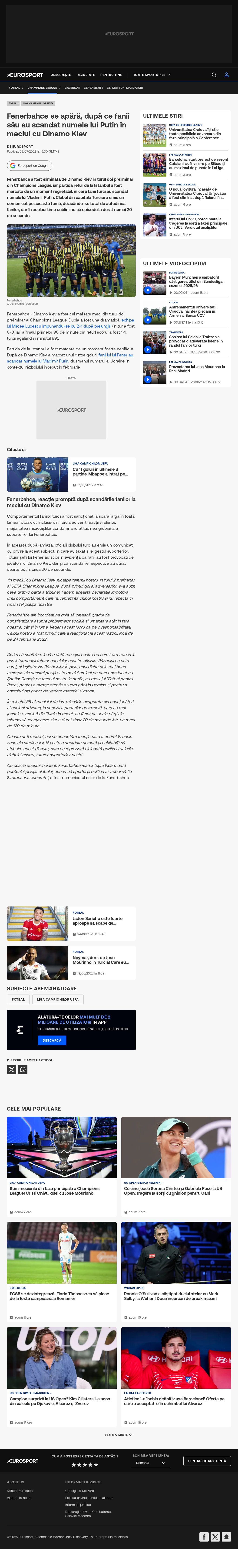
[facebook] (204, 1537)
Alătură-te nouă (18, 1498)
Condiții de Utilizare (79, 1491)
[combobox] (151, 1463)
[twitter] (215, 1537)
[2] (79, 1464)
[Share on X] (11, 1069)
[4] (90, 1464)
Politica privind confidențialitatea (89, 1498)
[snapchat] (226, 1537)
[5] (96, 1464)
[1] (73, 1464)
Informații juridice (78, 1505)
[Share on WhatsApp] (22, 1069)
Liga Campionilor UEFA (38, 103)
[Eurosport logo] (25, 75)
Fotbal (13, 103)
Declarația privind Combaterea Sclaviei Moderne (88, 1514)
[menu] (214, 75)
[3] (85, 1464)
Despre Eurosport (20, 1491)
